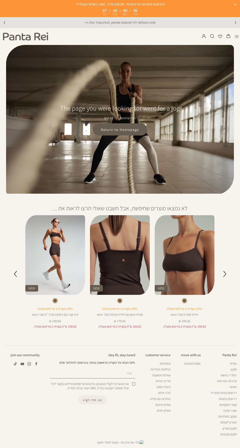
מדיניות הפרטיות (227, 381)
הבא (235, 22)
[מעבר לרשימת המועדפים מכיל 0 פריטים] (220, 36)
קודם (4, 22)
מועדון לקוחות (228, 422)
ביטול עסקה (163, 387)
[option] (184, 301)
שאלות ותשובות (161, 375)
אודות (233, 363)
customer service (158, 354)
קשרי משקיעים (228, 405)
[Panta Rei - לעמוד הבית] (26, 36)
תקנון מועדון (230, 428)
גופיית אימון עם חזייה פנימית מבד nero (120, 314)
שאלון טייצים (163, 405)
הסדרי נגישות (229, 375)
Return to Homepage (120, 129)
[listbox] (184, 301)
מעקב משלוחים (227, 416)
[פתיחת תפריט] (237, 36)
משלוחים (165, 363)
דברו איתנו (164, 393)
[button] (228, 36)
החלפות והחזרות (160, 369)
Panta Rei (229, 354)
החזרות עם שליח (160, 399)
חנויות (233, 387)
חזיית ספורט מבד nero (184, 314)
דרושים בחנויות (228, 399)
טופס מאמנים (192, 363)
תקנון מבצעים (229, 434)
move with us (191, 354)
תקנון (234, 369)
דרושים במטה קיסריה (224, 393)
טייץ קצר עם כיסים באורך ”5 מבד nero (55, 314)
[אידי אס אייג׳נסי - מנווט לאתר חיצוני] (120, 442)
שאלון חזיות (164, 410)
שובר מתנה (230, 410)
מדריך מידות (163, 381)
